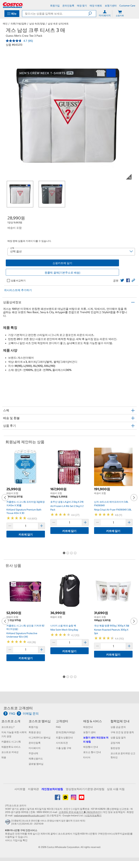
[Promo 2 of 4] (67, 553)
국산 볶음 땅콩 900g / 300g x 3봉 (111, 625)
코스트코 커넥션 (9, 752)
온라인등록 (35, 742)
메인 (5, 23)
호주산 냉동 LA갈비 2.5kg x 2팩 (67, 501)
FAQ (58, 727)
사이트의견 (62, 742)
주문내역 (33, 753)
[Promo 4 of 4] (75, 553)
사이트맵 (19, 789)
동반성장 (115, 748)
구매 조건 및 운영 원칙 (122, 732)
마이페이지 (35, 748)
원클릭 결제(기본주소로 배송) (62, 272)
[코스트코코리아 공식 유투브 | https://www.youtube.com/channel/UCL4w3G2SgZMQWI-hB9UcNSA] (81, 798)
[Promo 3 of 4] (71, 553)
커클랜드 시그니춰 (11, 741)
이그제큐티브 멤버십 (40, 737)
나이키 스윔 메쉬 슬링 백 (63, 625)
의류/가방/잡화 (18, 23)
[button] (92, 13)
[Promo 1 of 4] (64, 553)
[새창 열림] (8, 822)
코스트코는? (7, 727)
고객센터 (62, 721)
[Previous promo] (5, 497)
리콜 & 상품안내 (64, 737)
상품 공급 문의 (118, 727)
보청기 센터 (89, 732)
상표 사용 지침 (116, 789)
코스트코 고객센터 (18, 708)
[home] (13, 5)
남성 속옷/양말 (37, 23)
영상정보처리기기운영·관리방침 (85, 789)
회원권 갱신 (35, 732)
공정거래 (115, 742)
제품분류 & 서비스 (11, 746)
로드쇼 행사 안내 (92, 752)
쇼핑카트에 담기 (62, 263)
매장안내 (88, 727)
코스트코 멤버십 (40, 721)
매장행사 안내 (90, 746)
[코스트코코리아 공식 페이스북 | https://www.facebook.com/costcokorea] (58, 798)
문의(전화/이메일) (65, 732)
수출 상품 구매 (63, 748)
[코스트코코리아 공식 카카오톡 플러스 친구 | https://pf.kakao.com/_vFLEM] (66, 798)
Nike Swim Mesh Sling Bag (64, 629)
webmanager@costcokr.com (29, 815)
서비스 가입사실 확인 (16, 840)
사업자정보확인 (93, 815)
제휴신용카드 (36, 758)
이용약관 (33, 789)
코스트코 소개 (10, 721)
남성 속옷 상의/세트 (58, 23)
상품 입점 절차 (118, 737)
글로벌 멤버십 (36, 763)
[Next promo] (134, 497)
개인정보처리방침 (52, 789)
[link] (122, 280)
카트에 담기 (26, 534)
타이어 (86, 757)
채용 (3, 757)
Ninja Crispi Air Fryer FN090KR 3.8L (113, 509)
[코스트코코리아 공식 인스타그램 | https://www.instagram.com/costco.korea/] (74, 798)
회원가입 (33, 727)
